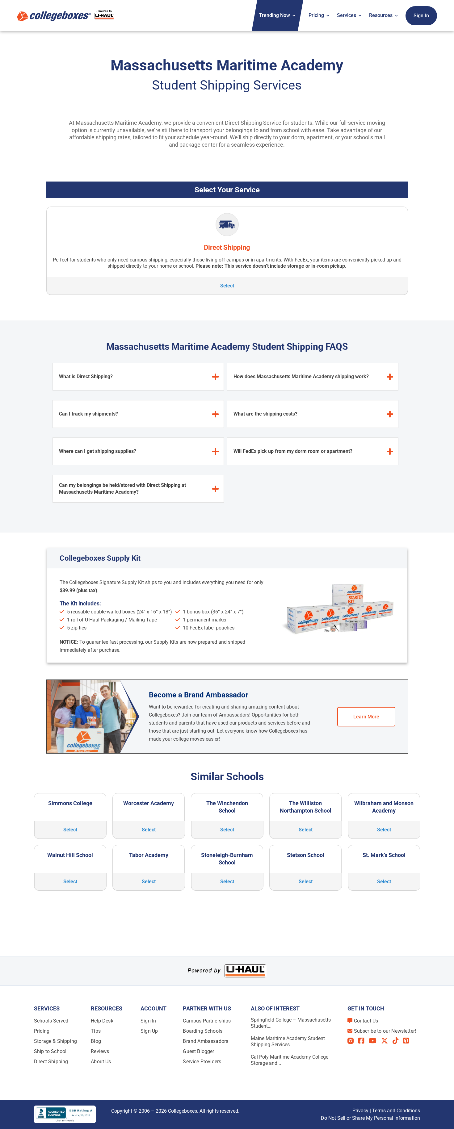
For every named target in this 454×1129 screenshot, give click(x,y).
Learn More (366, 717)
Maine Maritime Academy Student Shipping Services (288, 1041)
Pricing (316, 15)
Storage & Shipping (55, 1041)
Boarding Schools (202, 1031)
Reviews (100, 1051)
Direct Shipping (51, 1061)
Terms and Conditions (396, 1111)
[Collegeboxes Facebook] (363, 1040)
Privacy (360, 1111)
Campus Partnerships (207, 1021)
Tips (96, 1031)
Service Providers (202, 1061)
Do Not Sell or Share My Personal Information (370, 1118)
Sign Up (149, 1031)
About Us (101, 1061)
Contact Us (366, 1021)
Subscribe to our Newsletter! (385, 1031)
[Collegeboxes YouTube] (375, 1040)
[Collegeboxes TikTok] (398, 1040)
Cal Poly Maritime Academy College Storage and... (289, 1060)
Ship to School (50, 1051)
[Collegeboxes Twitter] (387, 1040)
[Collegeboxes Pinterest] (408, 1040)
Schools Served (51, 1021)
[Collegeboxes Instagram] (352, 1041)
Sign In (421, 16)
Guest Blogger (198, 1051)
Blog (96, 1041)
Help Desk (102, 1021)
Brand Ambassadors (205, 1041)
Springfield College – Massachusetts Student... (291, 1023)
